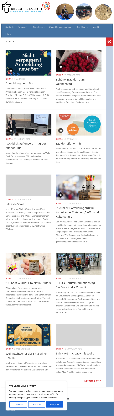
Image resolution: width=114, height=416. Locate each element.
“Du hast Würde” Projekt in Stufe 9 (28, 283)
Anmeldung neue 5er (19, 83)
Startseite (9, 27)
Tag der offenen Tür (69, 143)
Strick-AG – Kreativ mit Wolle (75, 353)
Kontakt (95, 27)
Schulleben (38, 27)
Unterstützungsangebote (60, 27)
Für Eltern (81, 27)
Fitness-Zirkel (15, 204)
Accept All (54, 404)
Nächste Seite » (92, 380)
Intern (8, 34)
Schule (9, 79)
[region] (36, 395)
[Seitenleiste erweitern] (109, 41)
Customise (18, 404)
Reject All (37, 404)
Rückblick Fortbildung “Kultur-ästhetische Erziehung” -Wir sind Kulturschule (77, 212)
